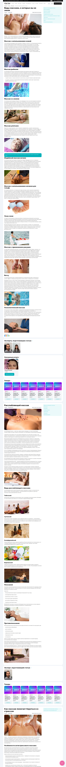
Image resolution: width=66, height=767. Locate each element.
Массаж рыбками (47, 9)
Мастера (19, 3)
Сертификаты (28, 3)
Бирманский (46, 411)
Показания (45, 413)
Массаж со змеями (47, 11)
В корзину (8, 702)
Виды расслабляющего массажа (49, 405)
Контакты (41, 3)
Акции (16, 3)
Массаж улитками (47, 12)
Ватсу (45, 20)
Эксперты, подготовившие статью (17, 341)
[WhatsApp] (8, 335)
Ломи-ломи (46, 17)
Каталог (36, 3)
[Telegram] (7, 335)
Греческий (45, 408)
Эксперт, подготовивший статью (17, 668)
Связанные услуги (11, 357)
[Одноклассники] (6, 335)
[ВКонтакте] (4, 335)
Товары (7, 380)
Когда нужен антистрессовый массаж (50, 710)
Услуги (12, 3)
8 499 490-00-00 (59, 0)
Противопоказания (47, 414)
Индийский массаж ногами (48, 14)
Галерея (23, 3)
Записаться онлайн (58, 3)
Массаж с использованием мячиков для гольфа (52, 15)
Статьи (33, 3)
